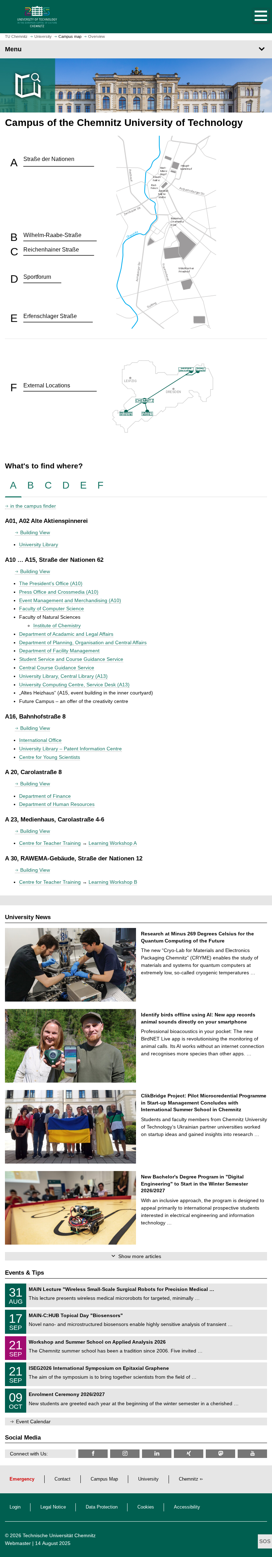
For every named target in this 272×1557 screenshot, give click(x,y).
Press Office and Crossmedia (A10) (58, 592)
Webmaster (18, 1543)
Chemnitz (188, 1479)
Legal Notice (53, 1507)
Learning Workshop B (113, 882)
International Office (40, 740)
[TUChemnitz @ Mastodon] (220, 1453)
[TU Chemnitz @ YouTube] (252, 1453)
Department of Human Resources (57, 804)
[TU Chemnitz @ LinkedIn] (156, 1453)
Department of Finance (45, 796)
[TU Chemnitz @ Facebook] (93, 1453)
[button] (253, 16)
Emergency (22, 1479)
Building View (35, 532)
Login (15, 1507)
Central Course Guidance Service (56, 667)
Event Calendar (33, 1421)
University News (28, 917)
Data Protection (102, 1507)
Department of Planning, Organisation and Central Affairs (83, 642)
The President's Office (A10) (51, 583)
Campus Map (104, 1479)
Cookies (145, 1507)
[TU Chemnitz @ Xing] (188, 1453)
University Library (38, 544)
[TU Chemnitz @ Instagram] (125, 1453)
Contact (62, 1479)
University (148, 1479)
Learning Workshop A (113, 843)
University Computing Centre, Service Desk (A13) (74, 684)
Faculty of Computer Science (51, 608)
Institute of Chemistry (57, 625)
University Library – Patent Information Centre (70, 748)
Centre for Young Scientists (49, 757)
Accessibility (187, 1507)
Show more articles (139, 1256)
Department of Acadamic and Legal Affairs (66, 634)
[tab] (13, 485)
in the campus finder (33, 506)
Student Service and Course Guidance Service (71, 659)
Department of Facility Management (59, 650)
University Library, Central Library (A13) (63, 676)
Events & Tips (24, 1272)
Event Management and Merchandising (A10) (70, 600)
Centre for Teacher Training (50, 843)
